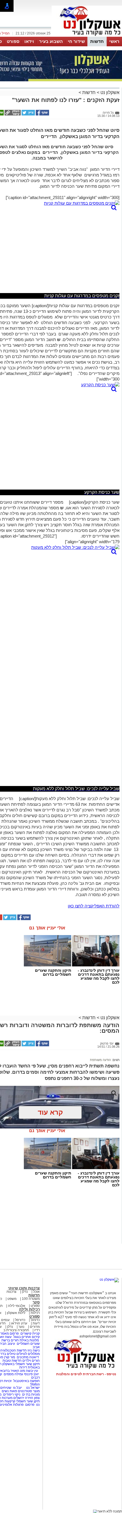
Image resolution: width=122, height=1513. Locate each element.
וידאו (29, 41)
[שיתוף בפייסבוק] (42, 114)
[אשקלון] (87, 36)
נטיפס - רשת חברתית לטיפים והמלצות (86, 1374)
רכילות (35, 1313)
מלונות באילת (29, 1340)
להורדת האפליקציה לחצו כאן (93, 905)
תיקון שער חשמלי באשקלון (21, 1364)
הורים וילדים (31, 1361)
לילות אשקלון (16, 1313)
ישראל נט (32, 1388)
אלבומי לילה (16, 1306)
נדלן (25, 1292)
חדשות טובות (12, 1361)
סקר (36, 1302)
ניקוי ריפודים (11, 1394)
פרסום (29, 1405)
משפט (11, 1299)
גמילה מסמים (13, 1374)
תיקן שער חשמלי (28, 1401)
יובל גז (17, 1388)
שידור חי (76, 41)
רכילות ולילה (29, 1309)
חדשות (97, 41)
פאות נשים (9, 1391)
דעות (36, 1323)
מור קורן (9, 1357)
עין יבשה (32, 1371)
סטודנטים (25, 1391)
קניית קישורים (30, 1333)
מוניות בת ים (30, 1394)
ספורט (13, 41)
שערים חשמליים (28, 1344)
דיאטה (34, 1357)
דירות (23, 1367)
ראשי (114, 41)
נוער (21, 1327)
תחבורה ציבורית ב (16, 1330)
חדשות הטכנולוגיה (13, 1350)
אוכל (36, 1292)
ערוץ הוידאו (19, 1323)
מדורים (35, 1327)
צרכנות (11, 1292)
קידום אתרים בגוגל (26, 1337)
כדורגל (35, 1320)
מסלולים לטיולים (28, 1354)
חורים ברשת (10, 1340)
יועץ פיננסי (31, 1374)
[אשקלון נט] (109, 1279)
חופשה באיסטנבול (26, 1381)
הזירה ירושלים (23, 1398)
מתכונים (22, 1357)
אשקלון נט (109, 92)
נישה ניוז (34, 1350)
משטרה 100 (31, 1299)
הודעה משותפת (100, 1060)
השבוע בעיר (51, 41)
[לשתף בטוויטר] (28, 114)
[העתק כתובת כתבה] (12, 114)
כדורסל (20, 1320)
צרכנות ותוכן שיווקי (24, 1288)
